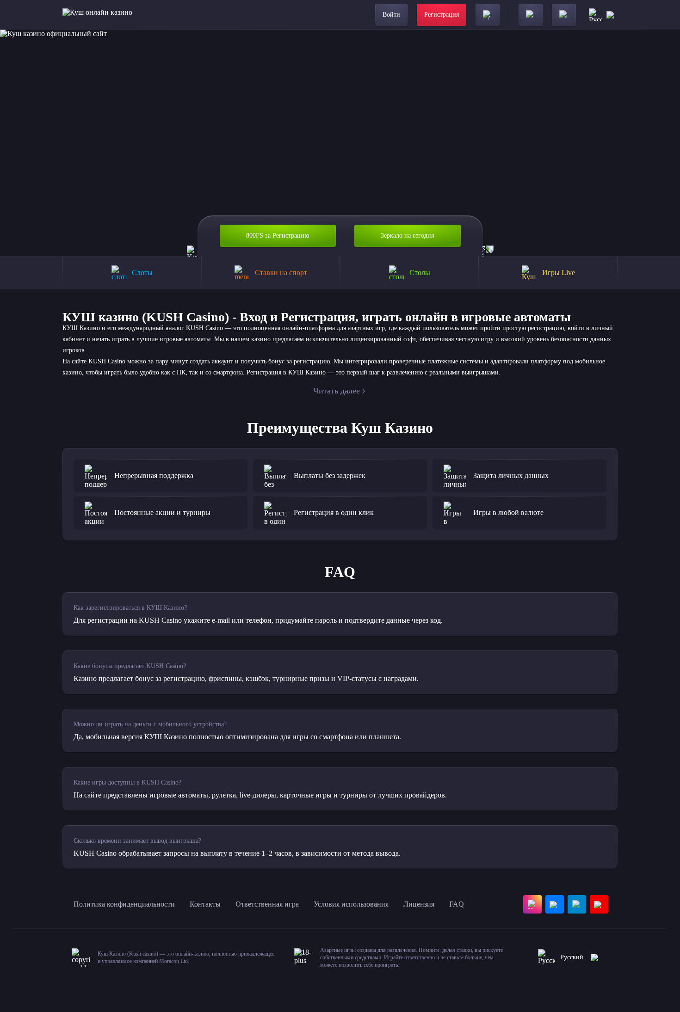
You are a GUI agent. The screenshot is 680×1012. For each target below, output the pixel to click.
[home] (97, 14)
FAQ (456, 904)
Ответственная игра (267, 904)
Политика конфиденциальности (124, 904)
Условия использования (351, 904)
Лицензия (418, 904)
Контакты (205, 904)
